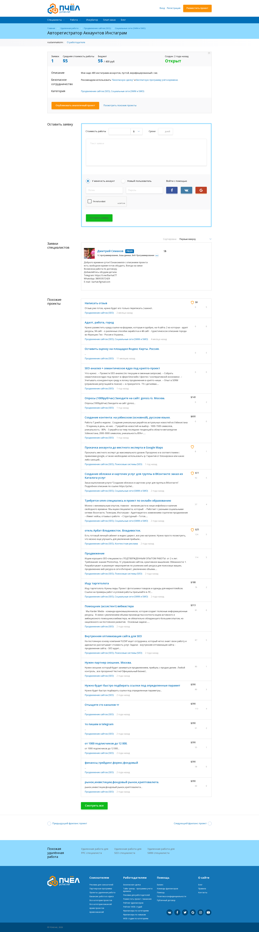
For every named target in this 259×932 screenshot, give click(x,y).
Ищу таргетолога (97, 583)
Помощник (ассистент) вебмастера (109, 606)
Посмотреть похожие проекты (119, 105)
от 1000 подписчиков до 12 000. (106, 743)
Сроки (152, 131)
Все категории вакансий (100, 904)
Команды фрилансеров (167, 888)
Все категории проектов (100, 900)
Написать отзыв (96, 303)
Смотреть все (94, 805)
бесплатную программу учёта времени (157, 79)
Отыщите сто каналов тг (102, 705)
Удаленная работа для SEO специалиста (127, 851)
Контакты (202, 892)
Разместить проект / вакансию (137, 899)
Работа (74, 19)
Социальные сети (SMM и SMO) (130, 28)
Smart (109, 19)
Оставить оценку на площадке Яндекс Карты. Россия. (122, 349)
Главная (51, 28)
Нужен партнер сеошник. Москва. (108, 662)
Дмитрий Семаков (110, 251)
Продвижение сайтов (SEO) (97, 28)
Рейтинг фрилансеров (133, 903)
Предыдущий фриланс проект (69, 823)
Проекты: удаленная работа (102, 892)
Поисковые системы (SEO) (128, 464)
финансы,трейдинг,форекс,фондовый (111, 762)
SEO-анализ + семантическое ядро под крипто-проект (122, 368)
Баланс (160, 884)
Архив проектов (96, 908)
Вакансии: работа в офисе (101, 896)
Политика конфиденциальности (171, 896)
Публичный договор (166, 900)
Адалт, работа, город (99, 322)
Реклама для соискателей (101, 884)
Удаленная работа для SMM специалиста (161, 851)
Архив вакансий (96, 912)
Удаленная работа (69, 28)
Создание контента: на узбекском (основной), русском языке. (127, 417)
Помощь (161, 892)
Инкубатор (92, 19)
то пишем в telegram (99, 724)
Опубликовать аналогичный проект (75, 105)
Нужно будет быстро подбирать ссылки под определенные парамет (132, 685)
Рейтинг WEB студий (132, 906)
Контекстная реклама (126, 543)
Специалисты (54, 19)
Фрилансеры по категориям (136, 910)
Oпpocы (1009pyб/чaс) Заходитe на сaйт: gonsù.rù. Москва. (125, 398)
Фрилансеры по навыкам (134, 914)
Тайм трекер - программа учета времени (137, 889)
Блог (123, 19)
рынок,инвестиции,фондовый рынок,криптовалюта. (122, 782)
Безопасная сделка (132, 884)
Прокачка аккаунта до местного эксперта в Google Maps (124, 447)
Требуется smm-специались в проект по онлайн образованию (128, 500)
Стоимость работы (96, 131)
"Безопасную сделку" (123, 79)
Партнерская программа (100, 888)
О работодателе (76, 42)
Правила (202, 888)
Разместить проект (197, 8)
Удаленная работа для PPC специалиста (94, 851)
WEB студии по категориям (135, 918)
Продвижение (94, 553)
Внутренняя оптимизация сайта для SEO (113, 636)
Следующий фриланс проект (190, 823)
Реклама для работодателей (136, 895)
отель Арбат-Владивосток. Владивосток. (113, 530)
